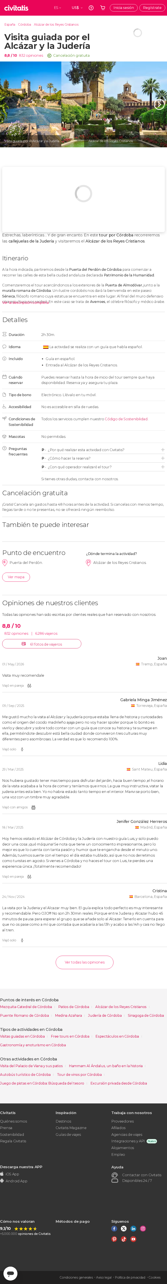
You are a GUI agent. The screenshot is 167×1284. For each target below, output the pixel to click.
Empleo (118, 1155)
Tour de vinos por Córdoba (80, 1075)
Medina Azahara (69, 1015)
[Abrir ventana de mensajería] (10, 1274)
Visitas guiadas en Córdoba (22, 1036)
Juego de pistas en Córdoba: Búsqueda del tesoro (42, 1083)
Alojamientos (122, 1148)
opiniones (34, 55)
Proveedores (122, 1121)
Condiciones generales (76, 1277)
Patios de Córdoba (74, 1007)
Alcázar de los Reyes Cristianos (56, 25)
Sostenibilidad (12, 1135)
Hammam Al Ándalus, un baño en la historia (106, 1066)
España (9, 25)
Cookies (154, 1277)
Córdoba (24, 25)
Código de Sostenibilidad (126, 419)
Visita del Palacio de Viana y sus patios (31, 1066)
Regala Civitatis (13, 1141)
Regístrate (152, 8)
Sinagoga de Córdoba (146, 1015)
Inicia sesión (124, 8)
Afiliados (118, 1128)
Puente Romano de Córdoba (25, 1015)
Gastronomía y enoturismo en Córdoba (33, 1045)
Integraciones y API (128, 1141)
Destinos (63, 1121)
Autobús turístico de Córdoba (26, 1075)
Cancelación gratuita (71, 55)
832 (22, 55)
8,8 (10, 55)
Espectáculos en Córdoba (117, 1036)
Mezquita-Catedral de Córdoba (26, 1007)
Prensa (6, 1128)
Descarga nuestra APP (21, 1166)
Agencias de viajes (126, 1135)
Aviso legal (103, 1277)
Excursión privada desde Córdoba (118, 1083)
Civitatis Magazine (71, 1128)
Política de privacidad (130, 1277)
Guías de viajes (68, 1135)
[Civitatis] (16, 8)
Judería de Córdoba (105, 1015)
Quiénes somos (13, 1121)
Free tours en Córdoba (70, 1036)
